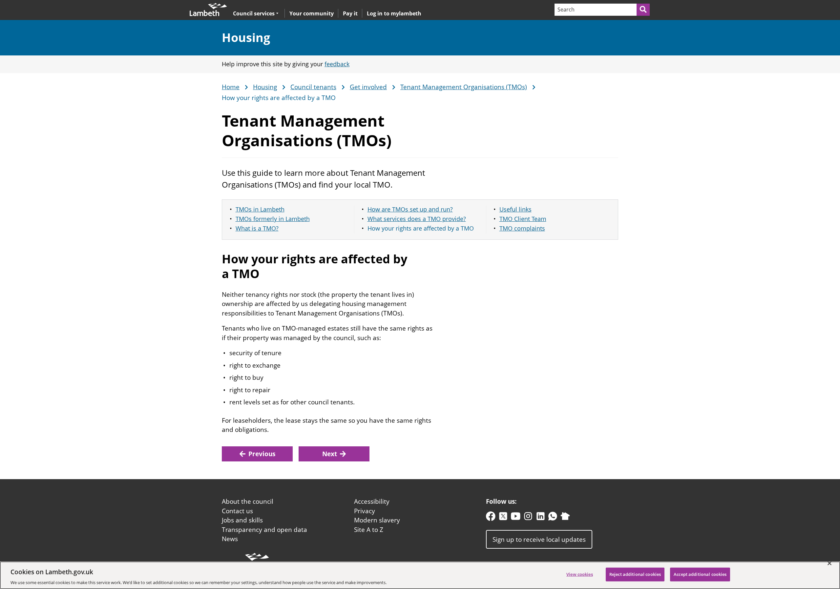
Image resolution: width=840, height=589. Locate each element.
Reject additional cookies (635, 574)
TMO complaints (522, 228)
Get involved (368, 87)
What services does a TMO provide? (417, 219)
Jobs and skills (242, 520)
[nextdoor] (565, 517)
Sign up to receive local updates (539, 539)
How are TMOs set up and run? (410, 209)
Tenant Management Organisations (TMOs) (463, 87)
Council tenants (313, 87)
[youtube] (515, 517)
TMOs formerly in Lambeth (273, 219)
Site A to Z (368, 529)
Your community (311, 13)
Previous (261, 454)
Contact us (237, 511)
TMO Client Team (522, 219)
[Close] (829, 563)
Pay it (350, 13)
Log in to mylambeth (394, 13)
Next (329, 454)
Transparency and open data (264, 529)
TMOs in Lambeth (260, 209)
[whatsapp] (552, 517)
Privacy (364, 511)
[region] (420, 575)
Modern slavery (377, 520)
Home (231, 87)
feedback (337, 64)
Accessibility (371, 501)
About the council (247, 501)
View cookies (579, 574)
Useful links (515, 209)
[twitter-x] (503, 517)
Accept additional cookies (700, 574)
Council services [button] (254, 13)
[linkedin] (540, 517)
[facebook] (490, 517)
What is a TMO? (257, 228)
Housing (246, 38)
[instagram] (528, 517)
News (230, 539)
